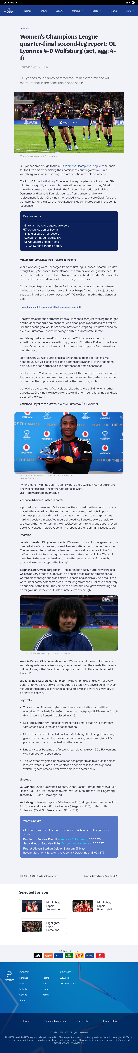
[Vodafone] (100, 955)
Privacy (26, 1021)
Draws (22, 983)
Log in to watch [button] (71, 122)
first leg (50, 181)
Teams (46, 977)
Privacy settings (111, 1021)
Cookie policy (83, 1021)
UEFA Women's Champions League (9, 10)
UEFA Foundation (68, 983)
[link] (27, 10)
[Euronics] (89, 955)
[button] (77, 10)
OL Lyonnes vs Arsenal (76, 843)
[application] (69, 623)
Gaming (23, 994)
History (46, 988)
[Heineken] (69, 955)
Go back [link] (26, 28)
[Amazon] (48, 955)
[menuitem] (28, 10)
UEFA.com (65, 977)
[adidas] (38, 955)
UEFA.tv (23, 988)
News (45, 983)
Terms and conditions (55, 1021)
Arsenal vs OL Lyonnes (72, 839)
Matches (23, 977)
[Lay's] (79, 955)
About (46, 994)
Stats (22, 1000)
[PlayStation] (58, 955)
